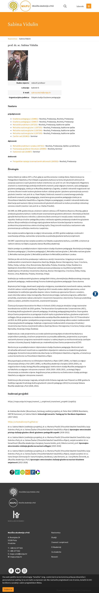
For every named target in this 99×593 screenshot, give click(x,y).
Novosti (54, 557)
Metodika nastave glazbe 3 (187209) (27, 133)
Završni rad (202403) (21, 136)
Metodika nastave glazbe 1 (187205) (27, 127)
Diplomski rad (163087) (22, 151)
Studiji (54, 537)
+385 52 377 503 (16, 548)
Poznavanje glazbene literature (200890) (29, 149)
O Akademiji (56, 547)
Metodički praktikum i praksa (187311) (28, 146)
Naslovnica (12, 38)
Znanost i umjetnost (59, 542)
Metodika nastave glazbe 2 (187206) (27, 130)
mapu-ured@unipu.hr (18, 554)
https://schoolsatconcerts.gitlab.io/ (23, 422)
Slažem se (8, 589)
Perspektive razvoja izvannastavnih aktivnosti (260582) (35, 161)
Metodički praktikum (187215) (25, 124)
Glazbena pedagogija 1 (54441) (25, 119)
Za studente (56, 552)
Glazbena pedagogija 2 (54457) (25, 121)
